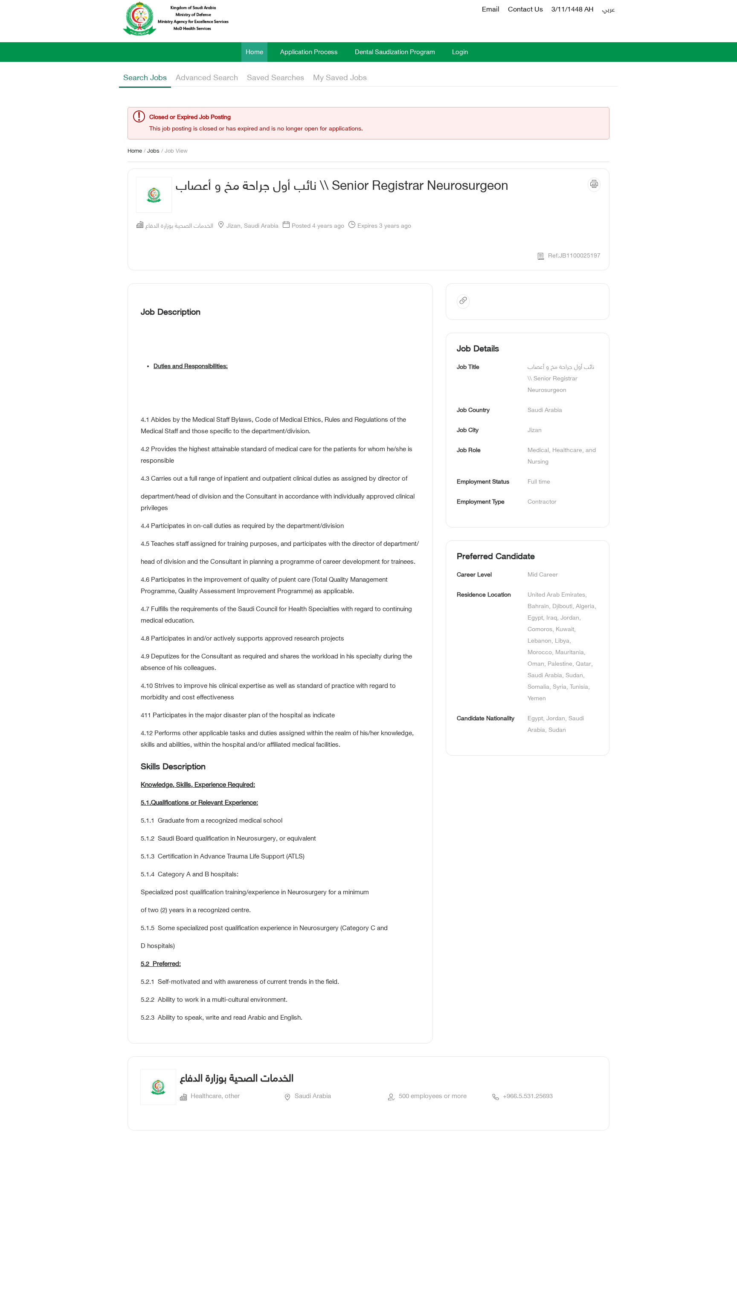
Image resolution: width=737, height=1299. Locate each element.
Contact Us (525, 10)
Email (490, 10)
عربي (608, 10)
